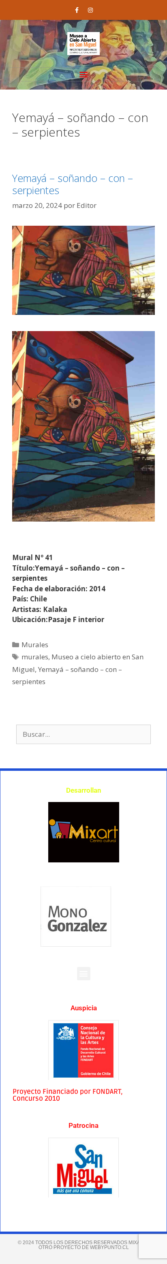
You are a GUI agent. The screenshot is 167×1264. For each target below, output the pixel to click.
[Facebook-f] (77, 10)
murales (34, 656)
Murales (34, 644)
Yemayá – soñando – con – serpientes (72, 184)
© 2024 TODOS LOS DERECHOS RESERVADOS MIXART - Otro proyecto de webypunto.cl (84, 1245)
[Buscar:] (83, 734)
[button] (83, 74)
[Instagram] (90, 10)
